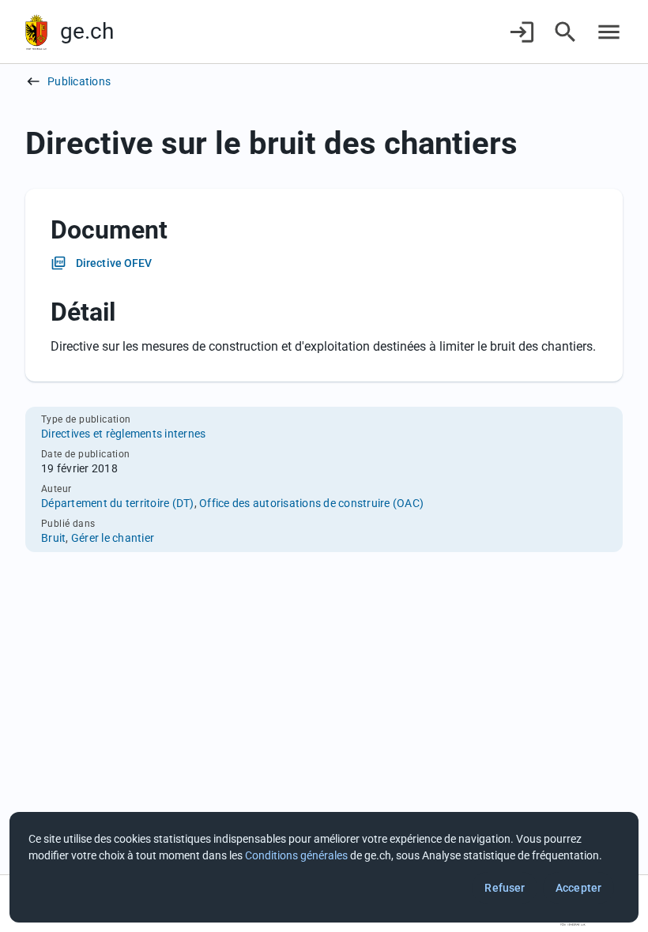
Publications (79, 81)
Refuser (504, 887)
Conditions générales (296, 855)
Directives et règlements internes (123, 433)
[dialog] (324, 867)
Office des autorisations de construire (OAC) (311, 503)
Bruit (53, 538)
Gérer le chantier (112, 538)
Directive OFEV (114, 263)
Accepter (578, 887)
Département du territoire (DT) (117, 503)
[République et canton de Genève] (36, 32)
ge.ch (87, 31)
